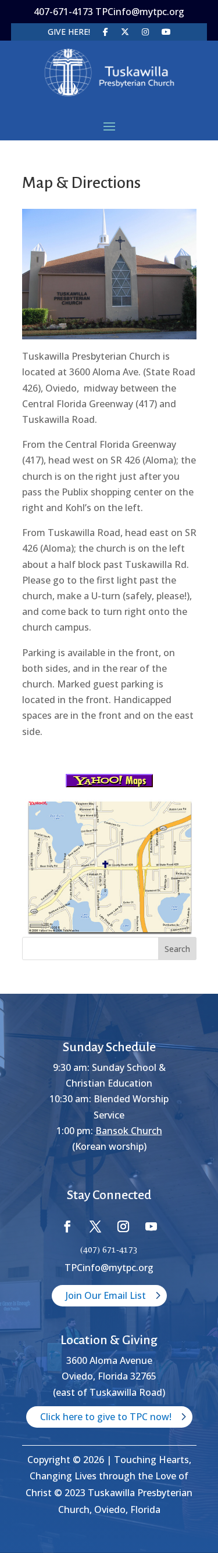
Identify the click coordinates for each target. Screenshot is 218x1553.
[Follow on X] (95, 1226)
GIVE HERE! (69, 32)
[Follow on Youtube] (151, 1226)
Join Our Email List (106, 1295)
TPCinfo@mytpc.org (109, 1267)
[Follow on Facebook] (67, 1226)
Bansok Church (128, 1130)
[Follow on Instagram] (123, 1226)
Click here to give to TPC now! (105, 1416)
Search (177, 948)
